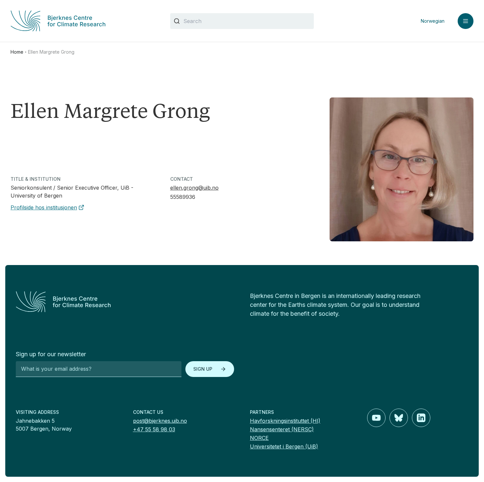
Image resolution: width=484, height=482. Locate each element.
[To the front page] (125, 301)
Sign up (202, 369)
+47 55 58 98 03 (154, 429)
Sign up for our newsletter (51, 354)
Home (17, 52)
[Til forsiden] (82, 21)
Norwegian (432, 21)
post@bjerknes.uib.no (160, 420)
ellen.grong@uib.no (194, 187)
